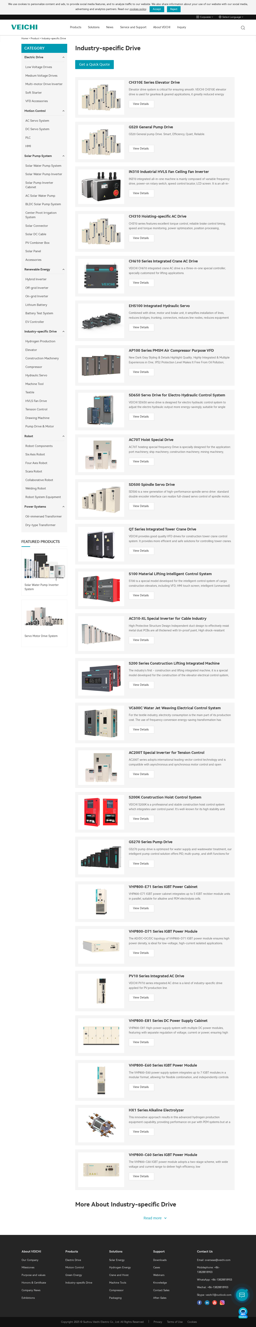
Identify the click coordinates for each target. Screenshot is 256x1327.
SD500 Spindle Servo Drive (152, 485)
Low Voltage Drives (38, 67)
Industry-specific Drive (54, 38)
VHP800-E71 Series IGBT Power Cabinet (163, 887)
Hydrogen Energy (120, 1267)
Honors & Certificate (34, 1282)
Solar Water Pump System (43, 166)
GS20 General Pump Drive (151, 127)
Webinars (158, 1275)
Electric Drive (33, 57)
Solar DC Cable (35, 234)
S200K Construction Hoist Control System (165, 797)
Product (35, 38)
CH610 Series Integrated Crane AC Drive (163, 261)
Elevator (31, 350)
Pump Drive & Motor (39, 426)
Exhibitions (28, 1297)
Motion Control (35, 111)
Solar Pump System (38, 156)
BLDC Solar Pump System (43, 204)
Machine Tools (117, 1282)
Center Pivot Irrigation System (41, 215)
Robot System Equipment (43, 497)
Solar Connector (36, 226)
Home (24, 38)
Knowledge (160, 1282)
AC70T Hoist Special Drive (151, 440)
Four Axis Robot (36, 463)
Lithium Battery (36, 305)
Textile (29, 392)
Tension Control (36, 409)
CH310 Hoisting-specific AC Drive (157, 216)
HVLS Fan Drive (36, 401)
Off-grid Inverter (36, 288)
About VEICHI (161, 27)
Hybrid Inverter (36, 279)
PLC (28, 138)
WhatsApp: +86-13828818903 (214, 1279)
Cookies (192, 1321)
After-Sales (159, 1297)
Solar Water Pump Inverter (43, 174)
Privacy (158, 1321)
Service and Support (133, 27)
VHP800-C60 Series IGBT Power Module (163, 1155)
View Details (141, 104)
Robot (28, 436)
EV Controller (34, 322)
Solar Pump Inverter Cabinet (39, 185)
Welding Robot (35, 488)
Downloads (160, 1260)
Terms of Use (175, 1321)
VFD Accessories (36, 101)
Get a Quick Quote (94, 64)
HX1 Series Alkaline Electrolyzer (156, 1110)
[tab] (44, 57)
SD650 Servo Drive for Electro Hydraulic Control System (177, 395)
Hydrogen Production (40, 341)
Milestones (28, 1267)
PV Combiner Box (37, 243)
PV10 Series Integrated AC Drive (156, 976)
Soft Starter (33, 92)
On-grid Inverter (36, 296)
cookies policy (138, 9)
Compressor (33, 367)
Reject (173, 9)
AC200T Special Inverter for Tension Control (166, 753)
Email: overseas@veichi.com (213, 1260)
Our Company (30, 1260)
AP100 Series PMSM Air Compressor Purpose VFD (171, 351)
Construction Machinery (42, 358)
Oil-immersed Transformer (43, 516)
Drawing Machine (37, 418)
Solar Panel (33, 251)
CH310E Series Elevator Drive (154, 82)
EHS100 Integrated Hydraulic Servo (159, 306)
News (109, 27)
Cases (156, 1267)
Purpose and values (33, 1275)
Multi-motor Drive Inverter (44, 84)
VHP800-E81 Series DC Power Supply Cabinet (168, 1021)
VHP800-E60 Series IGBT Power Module (163, 1065)
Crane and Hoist (119, 1275)
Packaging (115, 1297)
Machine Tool (34, 384)
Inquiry (181, 27)
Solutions (93, 27)
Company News (31, 1290)
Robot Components (39, 446)
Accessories (33, 260)
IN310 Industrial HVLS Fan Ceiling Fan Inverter (169, 172)
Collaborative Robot (39, 480)
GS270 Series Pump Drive (150, 842)
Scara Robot (33, 471)
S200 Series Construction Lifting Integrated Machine (174, 663)
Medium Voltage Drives (41, 75)
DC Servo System (37, 129)
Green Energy (73, 1275)
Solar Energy (117, 1260)
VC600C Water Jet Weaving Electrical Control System (175, 708)
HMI (28, 146)
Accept (157, 9)
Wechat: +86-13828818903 (212, 1287)
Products (75, 27)
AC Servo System (37, 121)
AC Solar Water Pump (40, 196)
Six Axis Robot (35, 454)
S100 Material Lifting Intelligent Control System (170, 574)
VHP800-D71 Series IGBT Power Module (163, 931)
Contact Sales (161, 1290)
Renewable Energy (37, 269)
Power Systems (35, 506)
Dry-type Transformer (40, 525)
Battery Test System (39, 313)
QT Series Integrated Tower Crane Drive (162, 529)
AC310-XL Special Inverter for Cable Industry (167, 619)
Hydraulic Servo (36, 375)
